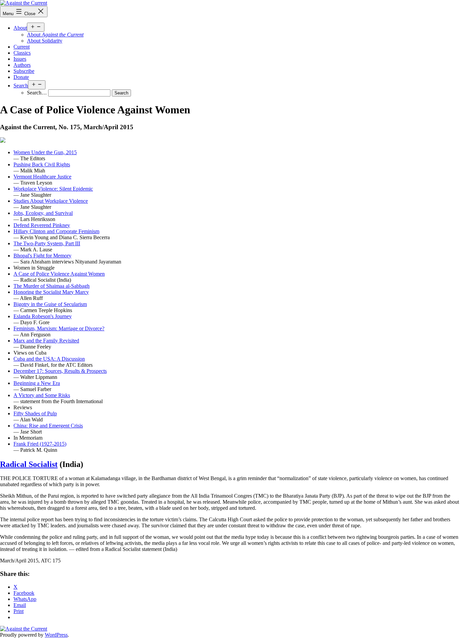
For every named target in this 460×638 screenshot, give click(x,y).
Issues (19, 59)
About (20, 28)
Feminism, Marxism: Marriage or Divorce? (58, 328)
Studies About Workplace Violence (50, 201)
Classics (22, 53)
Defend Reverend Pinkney (41, 225)
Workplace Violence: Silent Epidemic (53, 189)
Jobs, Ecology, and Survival (43, 213)
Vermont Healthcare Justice (42, 176)
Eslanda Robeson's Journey (42, 316)
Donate (21, 77)
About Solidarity (44, 41)
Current (21, 47)
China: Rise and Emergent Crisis (48, 425)
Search (20, 85)
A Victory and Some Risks (41, 395)
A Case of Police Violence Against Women (59, 274)
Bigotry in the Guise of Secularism (50, 304)
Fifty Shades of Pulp (35, 413)
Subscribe (23, 71)
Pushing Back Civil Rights (41, 164)
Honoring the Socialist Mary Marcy (51, 292)
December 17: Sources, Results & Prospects (60, 371)
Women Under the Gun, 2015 (45, 152)
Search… (37, 92)
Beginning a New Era (36, 383)
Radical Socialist (29, 464)
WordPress (56, 635)
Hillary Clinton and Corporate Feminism (56, 231)
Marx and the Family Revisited (46, 340)
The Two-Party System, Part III (46, 243)
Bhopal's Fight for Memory (42, 255)
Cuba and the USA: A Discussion (49, 359)
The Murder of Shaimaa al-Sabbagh (51, 286)
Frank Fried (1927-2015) (39, 444)
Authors (22, 65)
